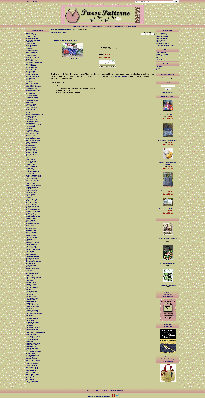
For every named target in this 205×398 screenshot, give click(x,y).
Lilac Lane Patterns (31, 190)
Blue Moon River (31, 85)
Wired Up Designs (31, 372)
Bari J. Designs (30, 78)
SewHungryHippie (31, 299)
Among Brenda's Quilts (33, 40)
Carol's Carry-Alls (31, 95)
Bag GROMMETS (31, 64)
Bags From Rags (31, 73)
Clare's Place (30, 102)
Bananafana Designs (32, 74)
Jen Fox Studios (30, 164)
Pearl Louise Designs (32, 242)
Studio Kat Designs (31, 324)
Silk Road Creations (32, 310)
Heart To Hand (30, 144)
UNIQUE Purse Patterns (33, 360)
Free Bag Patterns (96, 26)
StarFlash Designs (31, 317)
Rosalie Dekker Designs (33, 272)
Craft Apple (29, 112)
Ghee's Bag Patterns (32, 137)
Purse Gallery (160, 40)
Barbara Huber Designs (33, 76)
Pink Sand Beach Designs (33, 247)
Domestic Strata (31, 116)
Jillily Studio (29, 168)
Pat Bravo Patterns (31, 237)
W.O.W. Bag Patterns (32, 367)
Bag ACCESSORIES (32, 60)
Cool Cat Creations (31, 107)
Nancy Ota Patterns (32, 221)
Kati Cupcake (30, 173)
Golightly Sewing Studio (33, 138)
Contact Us (159, 57)
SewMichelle (29, 303)
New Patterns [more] (167, 96)
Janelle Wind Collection (33, 163)
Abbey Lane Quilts (31, 35)
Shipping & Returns (162, 52)
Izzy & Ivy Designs (31, 161)
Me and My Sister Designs (34, 211)
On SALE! (85, 26)
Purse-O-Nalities (31, 254)
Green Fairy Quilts (31, 142)
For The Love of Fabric (32, 131)
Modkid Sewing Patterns (33, 216)
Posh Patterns (30, 251)
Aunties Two (29, 59)
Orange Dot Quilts (31, 232)
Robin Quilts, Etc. (31, 270)
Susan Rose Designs (32, 329)
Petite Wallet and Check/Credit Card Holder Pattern (168, 239)
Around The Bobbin (31, 52)
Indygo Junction (30, 159)
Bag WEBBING (30, 71)
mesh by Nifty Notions (121, 76)
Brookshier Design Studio (33, 86)
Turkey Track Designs (32, 355)
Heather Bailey (30, 145)
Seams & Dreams (31, 282)
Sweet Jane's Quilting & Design (35, 332)
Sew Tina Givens (31, 296)
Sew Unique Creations (32, 298)
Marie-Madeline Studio (32, 202)
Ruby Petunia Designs (32, 273)
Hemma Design (30, 149)
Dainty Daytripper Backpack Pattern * (167, 163)
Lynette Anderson (31, 199)
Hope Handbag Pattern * (167, 114)
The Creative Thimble (32, 344)
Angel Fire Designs (31, 45)
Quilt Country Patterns (32, 258)
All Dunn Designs (31, 36)
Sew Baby (29, 286)
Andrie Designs (30, 43)
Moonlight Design (31, 218)
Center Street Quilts (32, 97)
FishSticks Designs (31, 130)
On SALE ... (29, 377)
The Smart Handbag (32, 348)
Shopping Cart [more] (167, 74)
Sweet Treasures (31, 334)
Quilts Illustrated (31, 265)
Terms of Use (160, 56)
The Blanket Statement (33, 343)
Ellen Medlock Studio (32, 121)
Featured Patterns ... (32, 381)
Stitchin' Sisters (30, 320)
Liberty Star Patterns (32, 187)
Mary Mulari (29, 208)
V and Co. (28, 362)
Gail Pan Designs (31, 135)
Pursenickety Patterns (32, 256)
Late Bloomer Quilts (32, 178)
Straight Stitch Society (32, 322)
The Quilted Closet (31, 346)
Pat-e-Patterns (30, 239)
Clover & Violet (30, 106)
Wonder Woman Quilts (32, 374)
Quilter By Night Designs (33, 261)
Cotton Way (29, 111)
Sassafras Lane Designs (33, 277)
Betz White (29, 81)
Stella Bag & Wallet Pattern (168, 285)
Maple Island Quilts (31, 201)
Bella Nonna (29, 80)
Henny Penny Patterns (32, 151)
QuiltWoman (29, 266)
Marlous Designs (31, 204)
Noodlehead (29, 227)
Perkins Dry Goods (31, 244)
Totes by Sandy (30, 353)
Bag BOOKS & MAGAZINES (34, 62)
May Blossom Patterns (33, 209)
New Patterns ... (30, 379)
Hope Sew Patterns (31, 152)
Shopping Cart (118, 26)
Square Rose (30, 315)
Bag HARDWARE (31, 66)
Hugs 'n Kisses (30, 156)
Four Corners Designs (32, 133)
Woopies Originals (31, 376)
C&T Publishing (30, 93)
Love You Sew (30, 197)
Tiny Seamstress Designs (33, 351)
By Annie (28, 92)
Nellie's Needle (30, 225)
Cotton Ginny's (30, 109)
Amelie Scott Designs (32, 38)
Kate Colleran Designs (32, 171)
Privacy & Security (162, 54)
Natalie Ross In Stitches (33, 223)
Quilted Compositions (32, 260)
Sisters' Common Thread (63, 29)
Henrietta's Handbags (103, 396)
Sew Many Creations (32, 291)
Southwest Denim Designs (34, 313)
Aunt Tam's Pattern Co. (33, 57)
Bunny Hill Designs (31, 88)
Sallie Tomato (30, 275)
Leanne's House (31, 183)
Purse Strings (30, 253)
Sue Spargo (29, 325)
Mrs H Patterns (30, 220)
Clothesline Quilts (31, 104)
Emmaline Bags (30, 123)
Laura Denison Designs (33, 180)
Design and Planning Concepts (35, 114)
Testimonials (160, 70)
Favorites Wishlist (131, 26)
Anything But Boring (32, 50)
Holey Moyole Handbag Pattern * (168, 140)
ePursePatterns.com (162, 43)
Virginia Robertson (31, 365)
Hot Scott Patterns (31, 154)
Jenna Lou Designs (31, 166)
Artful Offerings (30, 54)
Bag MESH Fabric (31, 69)
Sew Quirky (29, 292)
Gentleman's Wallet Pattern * (167, 209)
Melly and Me (30, 213)
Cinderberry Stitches (32, 100)
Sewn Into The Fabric (32, 305)
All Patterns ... (30, 382)
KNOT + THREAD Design (33, 176)
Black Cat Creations (32, 83)
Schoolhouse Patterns (32, 279)
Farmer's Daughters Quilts (34, 125)
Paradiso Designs (31, 235)
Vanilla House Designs (32, 363)
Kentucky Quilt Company (33, 175)
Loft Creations (30, 196)
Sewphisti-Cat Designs (33, 306)
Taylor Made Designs (32, 339)
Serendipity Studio (31, 284)
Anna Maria (29, 48)
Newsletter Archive (162, 38)
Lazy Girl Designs (31, 182)
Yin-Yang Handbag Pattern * (167, 263)
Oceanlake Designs (32, 230)
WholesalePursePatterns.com (165, 45)
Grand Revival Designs (33, 140)
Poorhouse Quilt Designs (33, 249)
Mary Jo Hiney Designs (33, 206)
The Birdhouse (30, 341)
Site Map (159, 59)
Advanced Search (167, 92)
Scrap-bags (29, 280)
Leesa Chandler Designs (33, 185)
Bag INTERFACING (31, 67)
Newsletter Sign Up (162, 36)
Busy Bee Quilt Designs (33, 90)
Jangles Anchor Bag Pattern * (168, 190)
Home (52, 29)
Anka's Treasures (31, 47)
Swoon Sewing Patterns (33, 336)
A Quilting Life (30, 33)
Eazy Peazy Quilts (31, 119)
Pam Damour (30, 234)
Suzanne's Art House (32, 331)
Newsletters (108, 26)
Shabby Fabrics (30, 308)
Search (168, 82)
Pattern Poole (30, 241)
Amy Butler (29, 41)
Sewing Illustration (31, 301)
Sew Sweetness (30, 294)
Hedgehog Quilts (31, 147)
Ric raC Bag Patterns (32, 268)
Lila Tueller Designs (32, 189)
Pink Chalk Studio (31, 246)
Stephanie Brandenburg (33, 318)
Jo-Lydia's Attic (30, 170)
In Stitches (29, 157)
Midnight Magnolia (31, 215)
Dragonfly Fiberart (31, 118)
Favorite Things (30, 126)
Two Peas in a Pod (31, 358)
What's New (76, 26)
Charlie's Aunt (30, 99)
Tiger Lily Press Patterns (33, 350)
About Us (159, 66)
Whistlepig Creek (31, 370)
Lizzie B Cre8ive (31, 194)
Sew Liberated (30, 289)
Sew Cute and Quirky (32, 287)
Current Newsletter (162, 35)
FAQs (158, 68)
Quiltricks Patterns (31, 263)
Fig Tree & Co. (30, 128)
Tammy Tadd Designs (32, 337)
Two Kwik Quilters (31, 357)
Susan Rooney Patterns (33, 327)
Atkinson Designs (31, 55)
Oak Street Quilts (31, 228)
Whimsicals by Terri (32, 369)
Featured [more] (168, 219)
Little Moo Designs (31, 192)
